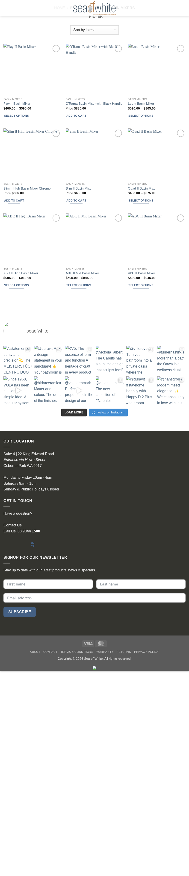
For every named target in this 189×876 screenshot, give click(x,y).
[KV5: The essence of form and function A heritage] (79, 360)
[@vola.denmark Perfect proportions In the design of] (79, 390)
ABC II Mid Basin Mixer (82, 273)
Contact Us (12, 525)
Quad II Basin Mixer (142, 188)
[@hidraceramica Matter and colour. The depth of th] (48, 390)
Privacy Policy (146, 651)
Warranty (104, 651)
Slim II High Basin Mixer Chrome (27, 188)
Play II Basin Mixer (16, 103)
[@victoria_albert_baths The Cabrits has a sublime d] (110, 360)
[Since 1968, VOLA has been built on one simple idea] (17, 390)
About (35, 651)
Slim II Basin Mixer (79, 188)
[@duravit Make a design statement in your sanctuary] (48, 360)
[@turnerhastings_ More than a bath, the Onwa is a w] (171, 360)
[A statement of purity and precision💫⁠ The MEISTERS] (17, 360)
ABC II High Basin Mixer (20, 273)
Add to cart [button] (76, 115)
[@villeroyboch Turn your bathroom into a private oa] (140, 360)
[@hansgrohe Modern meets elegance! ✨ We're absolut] (171, 390)
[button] (6, 8)
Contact (50, 651)
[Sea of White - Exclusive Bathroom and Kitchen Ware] (94, 8)
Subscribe (19, 612)
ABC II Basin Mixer (141, 273)
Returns (123, 651)
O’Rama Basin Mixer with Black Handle (94, 103)
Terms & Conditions (77, 651)
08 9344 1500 (29, 531)
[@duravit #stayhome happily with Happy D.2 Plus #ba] (140, 390)
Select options (16, 115)
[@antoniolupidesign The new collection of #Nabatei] (110, 390)
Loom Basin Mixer (141, 103)
